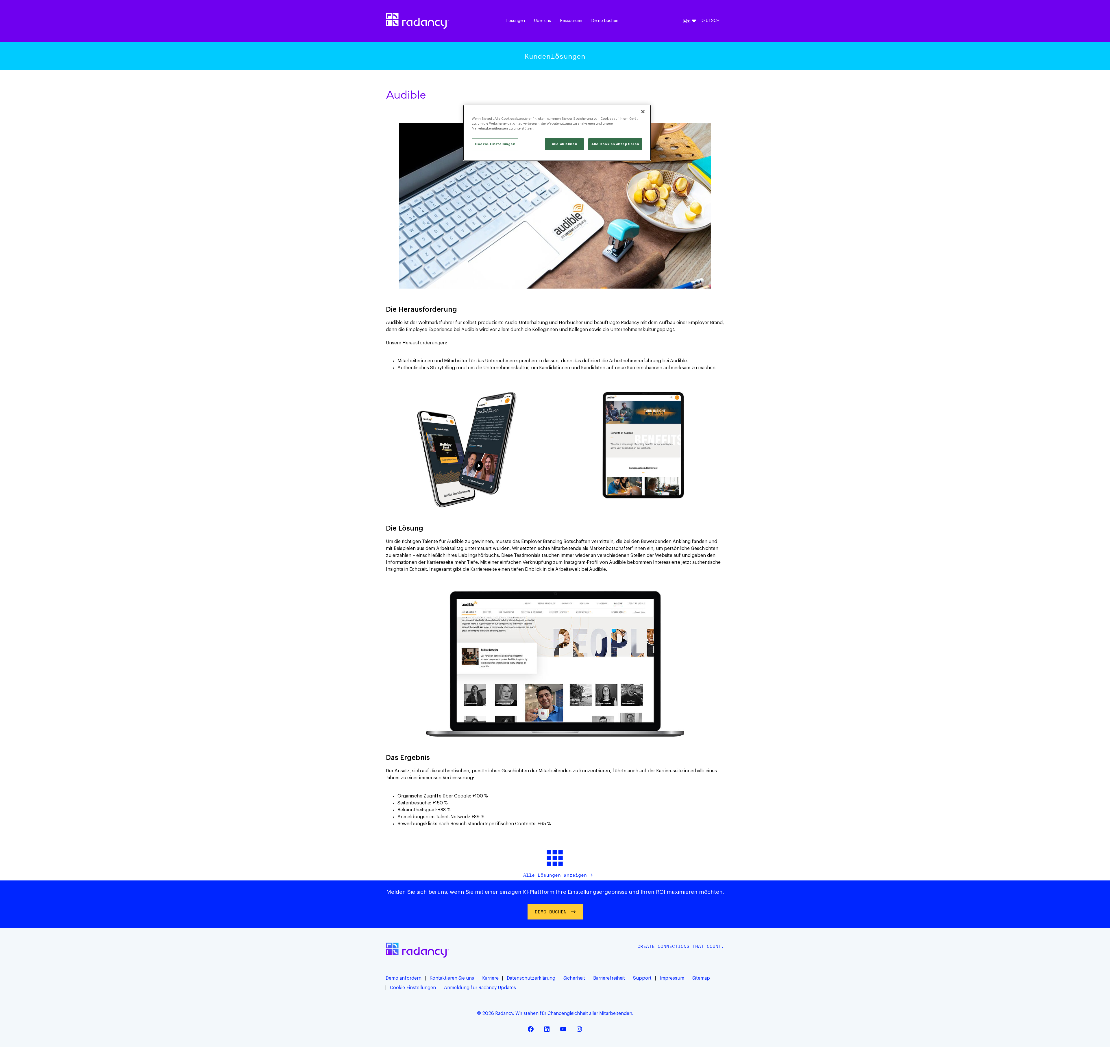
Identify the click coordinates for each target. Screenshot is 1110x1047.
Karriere (490, 978)
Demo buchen (604, 21)
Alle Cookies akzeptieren (615, 144)
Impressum (672, 978)
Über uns (542, 21)
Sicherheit (574, 978)
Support (642, 978)
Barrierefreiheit (609, 978)
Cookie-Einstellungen (413, 987)
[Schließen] (643, 111)
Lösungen (515, 21)
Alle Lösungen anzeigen (555, 875)
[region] (557, 133)
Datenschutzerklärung (531, 978)
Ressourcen (571, 21)
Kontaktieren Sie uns (452, 978)
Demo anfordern (403, 978)
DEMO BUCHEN (551, 911)
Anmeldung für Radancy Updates (480, 987)
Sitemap (701, 978)
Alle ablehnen (564, 144)
